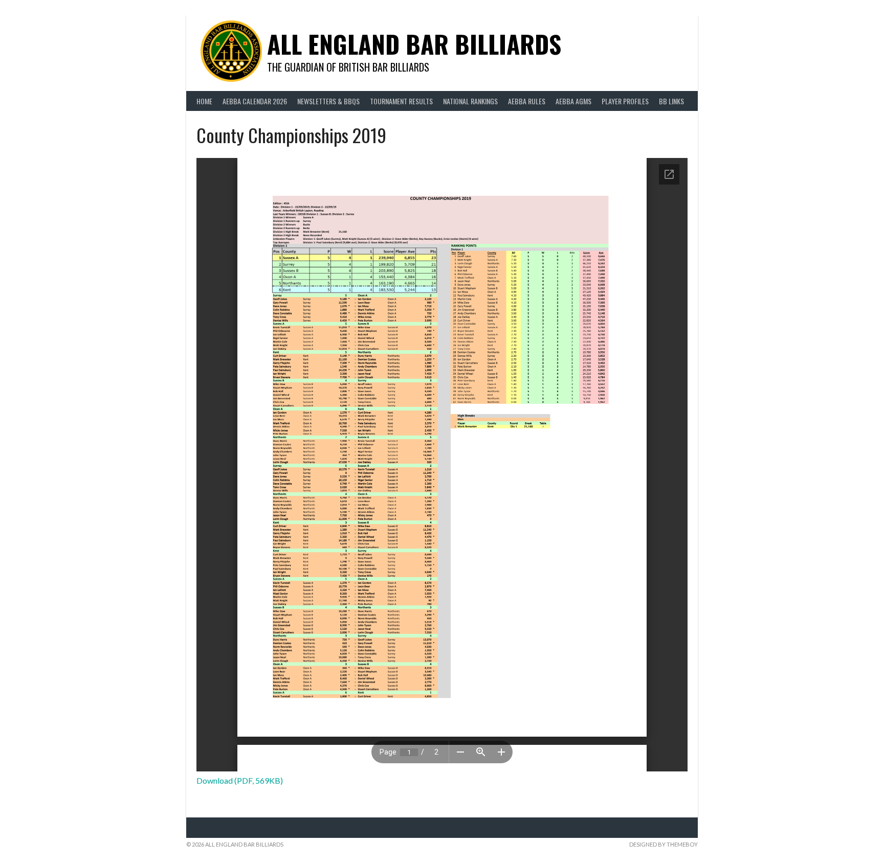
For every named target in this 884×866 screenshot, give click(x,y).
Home (204, 101)
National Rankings (470, 101)
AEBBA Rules (526, 101)
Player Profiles (625, 101)
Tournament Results (401, 101)
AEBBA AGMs (573, 101)
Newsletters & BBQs (328, 101)
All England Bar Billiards (414, 44)
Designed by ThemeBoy (663, 844)
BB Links (671, 101)
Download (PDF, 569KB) (239, 780)
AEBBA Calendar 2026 (255, 101)
